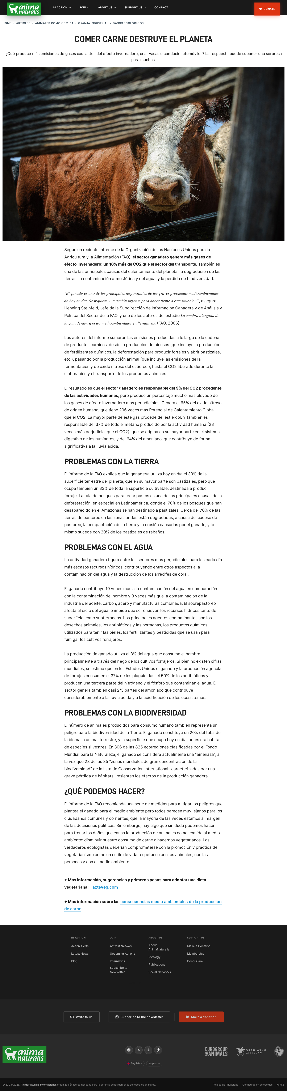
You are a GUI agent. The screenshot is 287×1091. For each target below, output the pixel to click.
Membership (195, 953)
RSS (281, 1084)
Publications (157, 964)
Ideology (155, 957)
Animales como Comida (54, 23)
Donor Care (195, 961)
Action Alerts (79, 946)
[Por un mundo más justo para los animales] (24, 9)
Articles (23, 23)
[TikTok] (158, 1050)
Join (82, 7)
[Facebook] (129, 1050)
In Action (60, 7)
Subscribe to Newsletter (118, 970)
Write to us (84, 1017)
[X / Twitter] (139, 1050)
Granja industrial (93, 23)
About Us (105, 7)
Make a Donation (198, 946)
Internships (117, 961)
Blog (74, 961)
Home (7, 23)
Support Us (133, 7)
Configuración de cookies (257, 1084)
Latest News (79, 953)
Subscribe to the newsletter (142, 1017)
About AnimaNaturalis (159, 947)
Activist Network (121, 946)
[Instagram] (148, 1050)
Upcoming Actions (122, 953)
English (136, 1063)
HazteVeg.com (104, 887)
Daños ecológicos (128, 23)
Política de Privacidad (225, 1084)
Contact (161, 7)
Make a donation (204, 1017)
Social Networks (160, 972)
